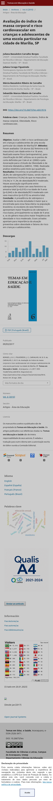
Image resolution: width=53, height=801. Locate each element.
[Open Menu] (3, 3)
